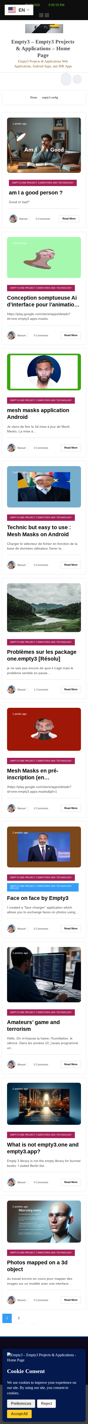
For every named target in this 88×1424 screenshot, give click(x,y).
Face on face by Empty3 (38, 898)
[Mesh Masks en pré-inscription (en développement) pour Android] (44, 729)
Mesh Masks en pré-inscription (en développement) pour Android (34, 775)
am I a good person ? (36, 193)
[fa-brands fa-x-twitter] (47, 15)
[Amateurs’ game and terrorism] (44, 974)
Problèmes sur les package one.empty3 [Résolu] (42, 655)
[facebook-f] (41, 15)
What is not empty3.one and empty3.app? (43, 1148)
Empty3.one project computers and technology (42, 183)
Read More (69, 218)
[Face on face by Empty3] (44, 846)
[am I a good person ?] (44, 145)
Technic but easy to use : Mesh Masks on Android (39, 531)
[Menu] (8, 79)
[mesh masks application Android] (44, 371)
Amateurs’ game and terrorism (33, 1025)
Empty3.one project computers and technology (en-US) (41, 887)
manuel (23, 218)
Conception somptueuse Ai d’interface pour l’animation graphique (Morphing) (42, 302)
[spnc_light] (77, 79)
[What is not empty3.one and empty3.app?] (44, 1103)
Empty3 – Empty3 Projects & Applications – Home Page (42, 48)
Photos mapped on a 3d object (37, 1266)
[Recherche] (65, 79)
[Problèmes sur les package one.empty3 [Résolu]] (44, 607)
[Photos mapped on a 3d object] (44, 1221)
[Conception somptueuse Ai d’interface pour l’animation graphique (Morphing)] (44, 257)
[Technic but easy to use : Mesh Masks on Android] (44, 486)
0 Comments (43, 218)
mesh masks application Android (38, 413)
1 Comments (41, 689)
